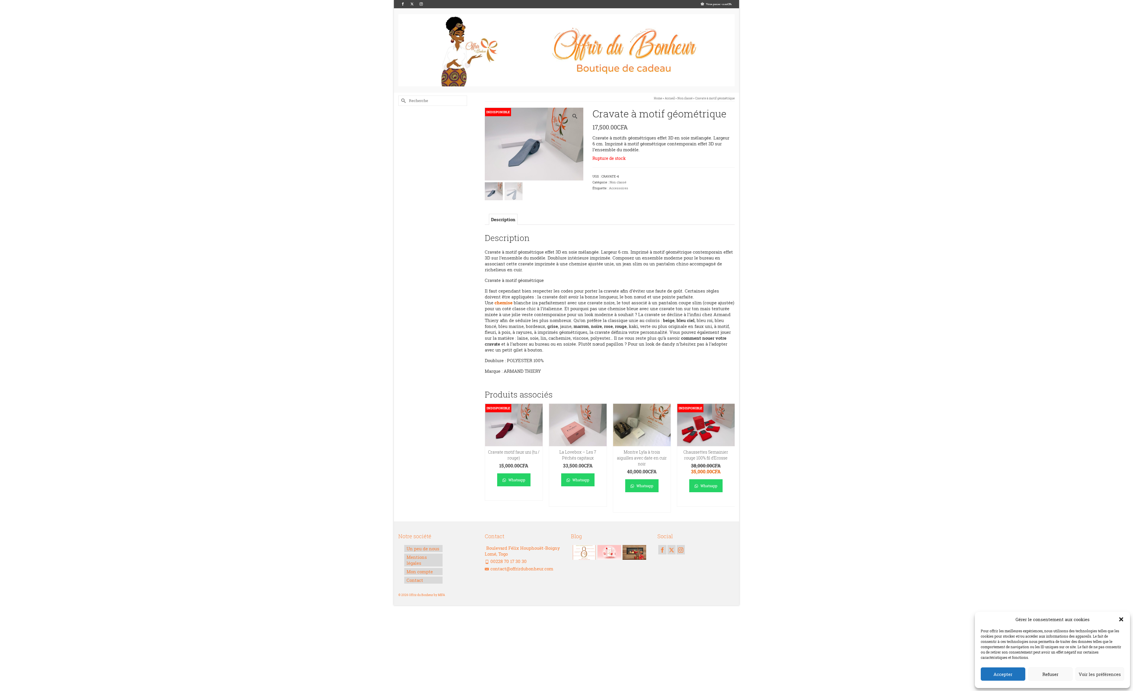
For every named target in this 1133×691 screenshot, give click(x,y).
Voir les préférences (1100, 674)
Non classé (618, 182)
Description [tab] (503, 219)
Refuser (1050, 674)
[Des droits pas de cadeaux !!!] (583, 552)
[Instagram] (421, 4)
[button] (1121, 619)
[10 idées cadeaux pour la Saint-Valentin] (608, 552)
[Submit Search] (402, 101)
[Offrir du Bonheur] (566, 50)
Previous (490, 458)
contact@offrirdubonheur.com (521, 569)
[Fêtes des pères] (633, 552)
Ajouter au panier (578, 499)
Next (729, 458)
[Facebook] (402, 4)
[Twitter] (412, 4)
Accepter (1002, 674)
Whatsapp (516, 479)
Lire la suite (513, 496)
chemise (504, 303)
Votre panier (718, 4)
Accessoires (618, 188)
